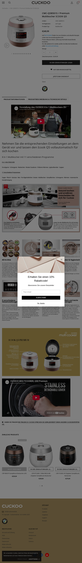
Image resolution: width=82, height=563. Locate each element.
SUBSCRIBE (41, 298)
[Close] (61, 260)
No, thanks (41, 303)
